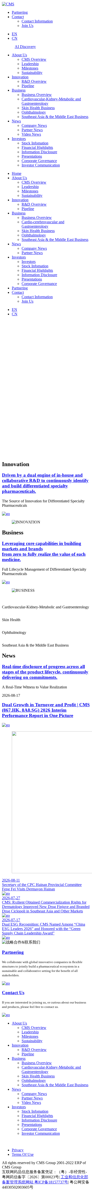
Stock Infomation (35, 143)
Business (19, 90)
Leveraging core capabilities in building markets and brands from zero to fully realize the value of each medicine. (44, 551)
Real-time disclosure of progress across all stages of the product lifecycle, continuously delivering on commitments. (45, 672)
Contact (18, 17)
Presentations (32, 156)
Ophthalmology (34, 112)
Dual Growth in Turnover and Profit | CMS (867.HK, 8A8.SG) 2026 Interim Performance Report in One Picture (46, 710)
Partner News (32, 130)
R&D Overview (34, 81)
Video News (31, 134)
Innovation (20, 77)
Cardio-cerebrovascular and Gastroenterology (43, 224)
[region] (46, 388)
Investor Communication (41, 165)
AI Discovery (25, 47)
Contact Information (37, 21)
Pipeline (28, 86)
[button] (46, 444)
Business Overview (37, 95)
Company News (34, 125)
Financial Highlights (37, 147)
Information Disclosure (39, 152)
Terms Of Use (23, 1154)
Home (16, 173)
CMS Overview (34, 59)
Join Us (27, 26)
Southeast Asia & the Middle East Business (55, 117)
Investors (19, 139)
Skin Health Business (38, 108)
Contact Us (13, 992)
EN (14, 34)
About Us (19, 55)
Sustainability (32, 73)
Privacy (18, 1150)
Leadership (30, 64)
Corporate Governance (39, 161)
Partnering (20, 12)
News (16, 121)
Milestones (30, 68)
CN (14, 38)
